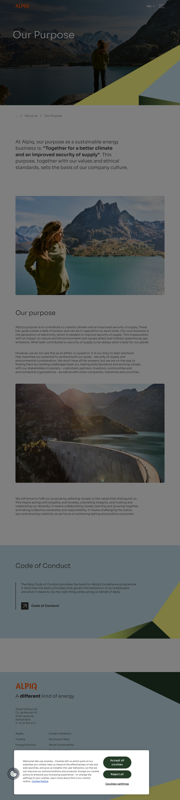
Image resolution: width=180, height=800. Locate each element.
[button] (13, 773)
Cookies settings (117, 783)
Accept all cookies (117, 762)
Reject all (117, 774)
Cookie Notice (40, 781)
